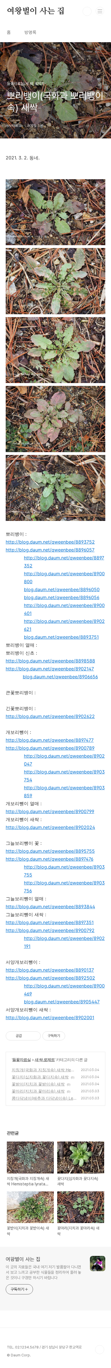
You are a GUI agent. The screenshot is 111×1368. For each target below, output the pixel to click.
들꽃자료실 (21, 1059)
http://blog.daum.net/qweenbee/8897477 (50, 740)
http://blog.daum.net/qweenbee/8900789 (50, 748)
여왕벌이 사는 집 (36, 11)
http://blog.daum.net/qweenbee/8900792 (50, 930)
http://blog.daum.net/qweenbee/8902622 (50, 716)
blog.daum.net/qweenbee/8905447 (62, 1001)
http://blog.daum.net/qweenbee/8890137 (50, 970)
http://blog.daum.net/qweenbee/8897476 (49, 859)
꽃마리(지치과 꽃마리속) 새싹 (38, 1091)
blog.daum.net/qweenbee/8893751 (61, 637)
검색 (87, 11)
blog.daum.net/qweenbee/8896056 (61, 597)
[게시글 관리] (34, 1036)
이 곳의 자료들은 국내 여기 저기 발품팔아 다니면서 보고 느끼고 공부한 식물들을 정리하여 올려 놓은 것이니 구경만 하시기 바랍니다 (43, 1272)
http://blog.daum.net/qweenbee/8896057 (50, 550)
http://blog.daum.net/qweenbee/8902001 (50, 1017)
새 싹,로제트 (45, 1059)
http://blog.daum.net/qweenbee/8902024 (50, 827)
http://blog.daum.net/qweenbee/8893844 (50, 906)
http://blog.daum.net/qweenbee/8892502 (50, 978)
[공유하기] (27, 1036)
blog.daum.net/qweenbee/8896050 (62, 589)
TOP (99, 1349)
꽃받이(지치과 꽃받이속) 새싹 (38, 1083)
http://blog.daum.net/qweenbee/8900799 (50, 811)
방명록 (30, 32)
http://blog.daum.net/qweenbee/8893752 (50, 542)
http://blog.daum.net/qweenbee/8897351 (50, 922)
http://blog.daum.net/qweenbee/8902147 (50, 669)
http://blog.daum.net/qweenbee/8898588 (50, 661)
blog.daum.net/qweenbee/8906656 (60, 676)
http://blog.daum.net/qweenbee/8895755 (50, 851)
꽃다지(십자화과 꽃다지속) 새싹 (40, 1076)
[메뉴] (100, 11)
